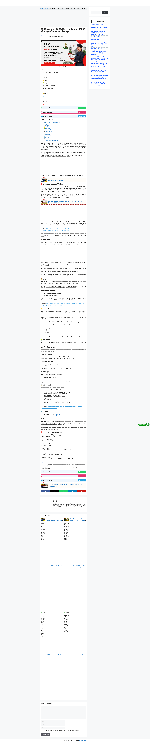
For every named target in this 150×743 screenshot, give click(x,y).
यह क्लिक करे (57, 414)
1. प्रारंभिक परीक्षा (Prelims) (49, 85)
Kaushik (55, 501)
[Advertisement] (63, 18)
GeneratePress (82, 740)
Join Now (82, 107)
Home (41, 8)
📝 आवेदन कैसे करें (45, 96)
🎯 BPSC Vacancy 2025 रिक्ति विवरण (50, 72)
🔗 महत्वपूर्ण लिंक (45, 98)
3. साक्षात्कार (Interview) (48, 90)
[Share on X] (54, 491)
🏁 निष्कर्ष (44, 101)
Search (93, 10)
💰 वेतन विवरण (45, 80)
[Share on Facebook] (45, 491)
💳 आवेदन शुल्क (45, 93)
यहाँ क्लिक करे (54, 415)
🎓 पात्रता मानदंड (45, 75)
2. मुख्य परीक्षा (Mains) (48, 88)
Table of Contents (46, 69)
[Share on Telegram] (72, 491)
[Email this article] (81, 491)
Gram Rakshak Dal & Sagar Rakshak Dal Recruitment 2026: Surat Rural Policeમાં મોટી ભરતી (66, 485)
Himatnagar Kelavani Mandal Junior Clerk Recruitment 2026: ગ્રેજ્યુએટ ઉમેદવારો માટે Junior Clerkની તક (99, 65)
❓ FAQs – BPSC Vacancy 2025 (49, 104)
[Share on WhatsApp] (63, 491)
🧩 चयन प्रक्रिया (45, 83)
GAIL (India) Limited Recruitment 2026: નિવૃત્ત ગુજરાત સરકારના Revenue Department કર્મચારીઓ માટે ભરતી (65, 202)
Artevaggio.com (48, 3)
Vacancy (105, 2)
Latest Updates (98, 2)
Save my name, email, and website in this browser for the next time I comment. (60, 730)
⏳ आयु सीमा (44, 77)
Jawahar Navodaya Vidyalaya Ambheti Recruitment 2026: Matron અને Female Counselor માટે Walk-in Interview (67, 180)
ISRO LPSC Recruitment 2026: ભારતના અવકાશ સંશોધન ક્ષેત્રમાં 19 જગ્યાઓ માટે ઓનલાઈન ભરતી (98, 84)
